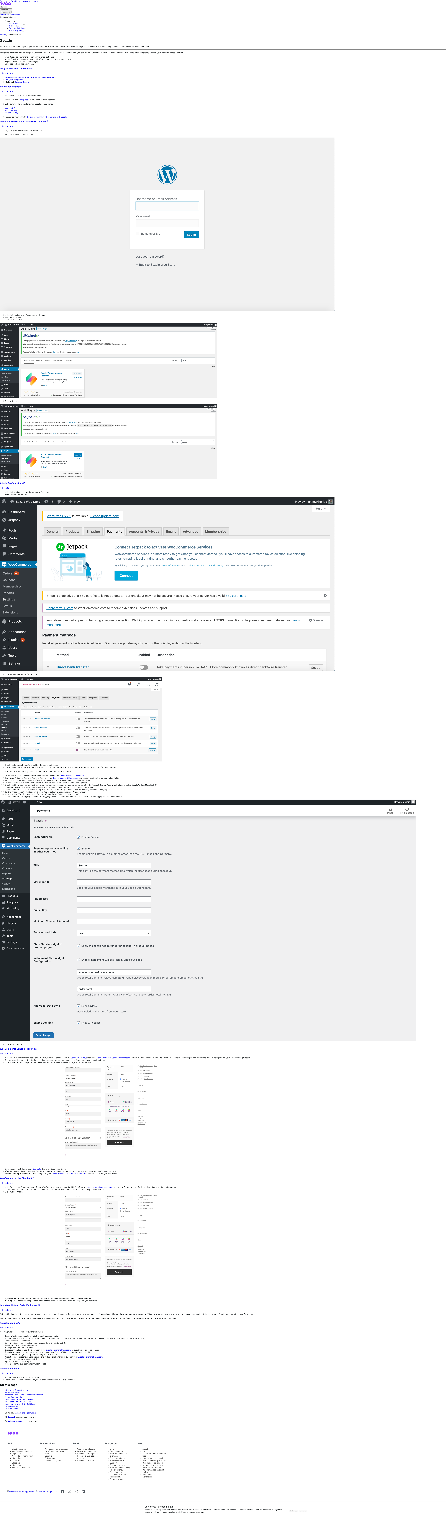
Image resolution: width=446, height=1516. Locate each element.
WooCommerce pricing (22, 1451)
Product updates (117, 1458)
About (145, 1449)
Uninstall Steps (8, 1368)
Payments (16, 1453)
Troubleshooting (9, 1323)
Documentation (7, 17)
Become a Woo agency (87, 1453)
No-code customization (22, 1456)
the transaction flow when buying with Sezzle (47, 117)
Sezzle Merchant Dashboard (72, 775)
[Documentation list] (15, 17)
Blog (112, 1449)
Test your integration (14, 79)
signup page (24, 100)
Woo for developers (86, 1449)
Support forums (117, 1479)
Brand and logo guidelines (154, 1463)
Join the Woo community (153, 1458)
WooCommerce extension (44, 77)
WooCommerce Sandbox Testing (17, 1049)
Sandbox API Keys (79, 1058)
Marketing (16, 1458)
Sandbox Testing (22, 82)
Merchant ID (10, 108)
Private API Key (11, 113)
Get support (33, 1)
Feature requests (117, 1465)
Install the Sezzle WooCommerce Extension (23, 121)
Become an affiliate (85, 1460)
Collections (50, 1458)
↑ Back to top (6, 73)
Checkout (16, 1460)
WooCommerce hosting (120, 1467)
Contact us (147, 1477)
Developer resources (86, 1451)
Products (13, 26)
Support (11, 1417)
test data (37, 1169)
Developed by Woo (53, 1460)
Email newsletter (117, 1460)
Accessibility (115, 1477)
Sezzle (3, 34)
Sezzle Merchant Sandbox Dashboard (113, 1058)
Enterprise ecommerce (22, 1467)
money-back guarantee (25, 1413)
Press (145, 1451)
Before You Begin (9, 86)
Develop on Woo (7, 1)
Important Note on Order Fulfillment (19, 1305)
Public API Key (11, 110)
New (47, 1453)
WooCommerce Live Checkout (16, 1178)
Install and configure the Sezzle (18, 77)
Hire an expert (21, 1)
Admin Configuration (11, 483)
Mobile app (17, 1465)
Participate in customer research (118, 1473)
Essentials (49, 1456)
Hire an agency (116, 1470)
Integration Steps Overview (14, 68)
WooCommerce (16, 23)
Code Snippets (15, 30)
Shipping (16, 1463)
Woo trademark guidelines (154, 1460)
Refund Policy (149, 1474)
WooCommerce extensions (56, 1449)
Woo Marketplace (17, 28)
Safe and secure (15, 1421)
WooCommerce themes (55, 1451)
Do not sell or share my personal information (153, 1466)
